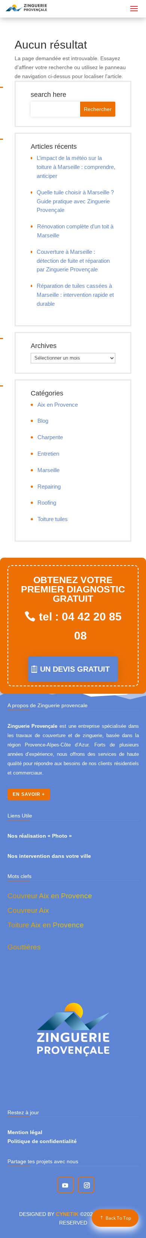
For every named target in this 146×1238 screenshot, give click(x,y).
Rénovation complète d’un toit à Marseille (75, 230)
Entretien (48, 453)
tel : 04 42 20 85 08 (80, 626)
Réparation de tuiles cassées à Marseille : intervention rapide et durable (75, 295)
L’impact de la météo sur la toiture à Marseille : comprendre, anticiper (76, 167)
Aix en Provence (57, 404)
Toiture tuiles (52, 519)
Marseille (48, 470)
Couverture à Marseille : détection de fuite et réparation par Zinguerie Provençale (73, 261)
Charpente (50, 437)
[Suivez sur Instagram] (87, 1185)
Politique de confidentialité (42, 1141)
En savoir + (29, 794)
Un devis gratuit (75, 669)
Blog (42, 421)
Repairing (49, 486)
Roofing (46, 502)
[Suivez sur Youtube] (65, 1185)
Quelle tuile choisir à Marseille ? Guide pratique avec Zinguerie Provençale (75, 201)
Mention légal (24, 1132)
